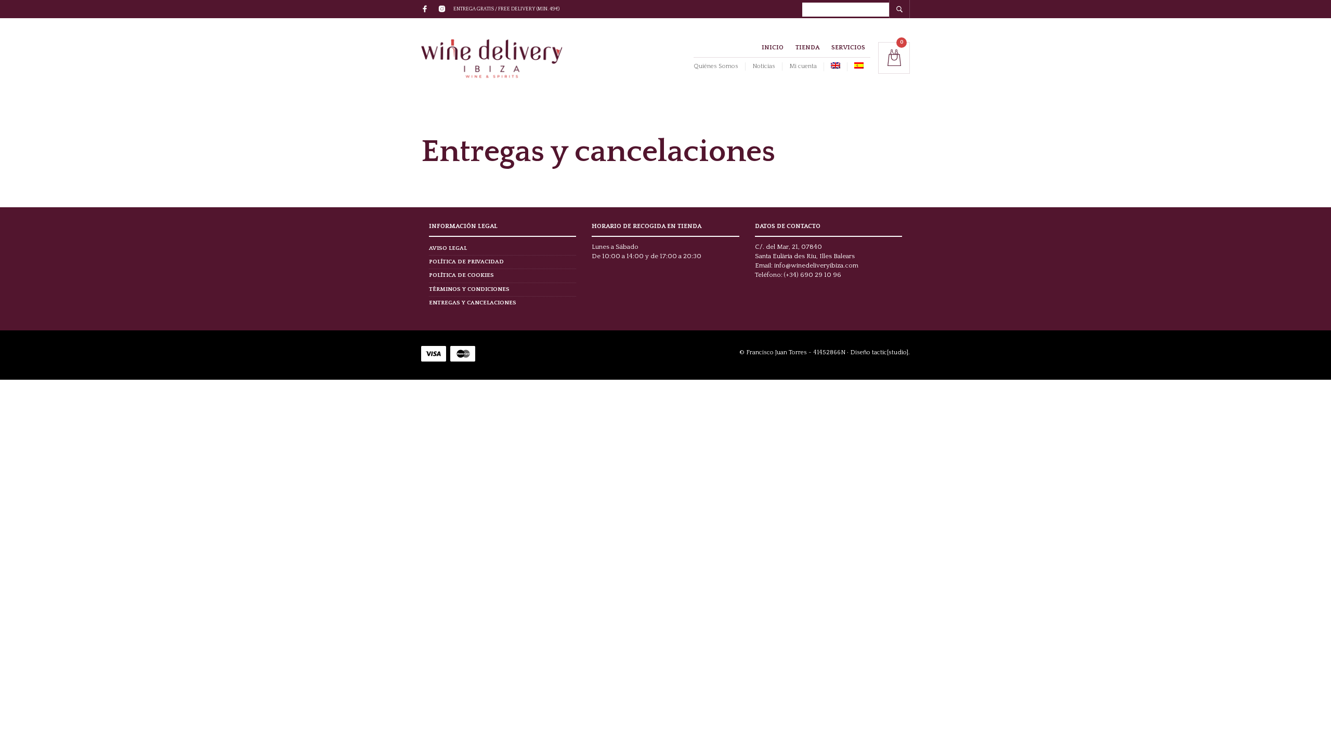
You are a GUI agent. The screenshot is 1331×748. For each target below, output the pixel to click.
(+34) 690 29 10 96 (812, 274)
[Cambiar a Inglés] (835, 67)
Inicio (773, 47)
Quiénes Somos (716, 66)
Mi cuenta (803, 66)
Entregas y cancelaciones (472, 303)
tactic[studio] (890, 352)
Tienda (807, 47)
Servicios (848, 47)
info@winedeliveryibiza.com (816, 265)
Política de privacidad (466, 262)
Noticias (763, 66)
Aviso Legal (448, 248)
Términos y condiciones (469, 289)
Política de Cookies (461, 275)
